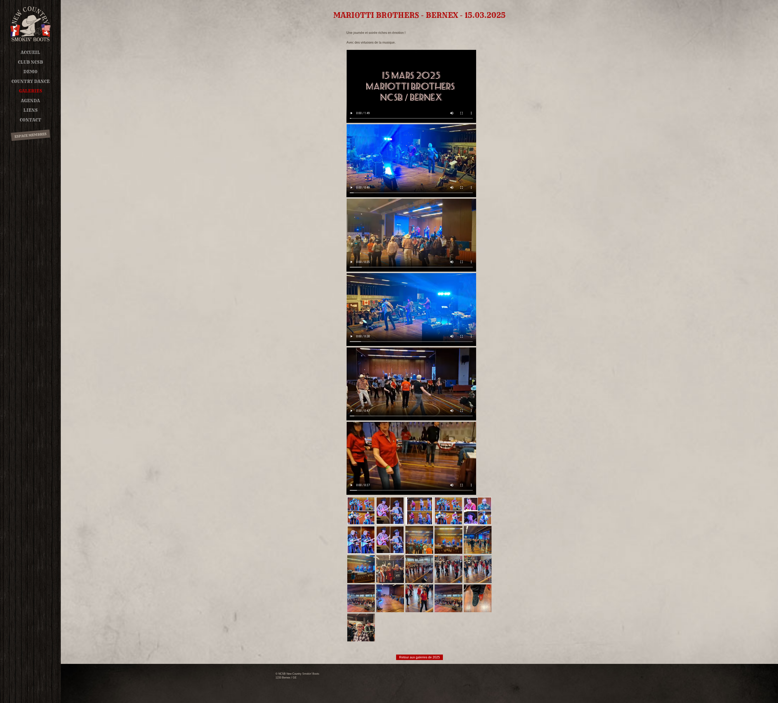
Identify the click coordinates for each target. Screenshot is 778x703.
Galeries (30, 91)
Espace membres (30, 135)
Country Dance (30, 81)
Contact (30, 120)
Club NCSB (30, 62)
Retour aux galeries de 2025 (419, 657)
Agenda (30, 100)
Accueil (30, 52)
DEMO (30, 71)
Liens (30, 110)
